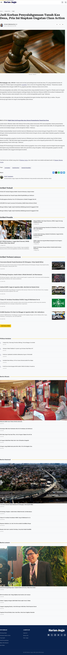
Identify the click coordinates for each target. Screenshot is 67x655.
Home (1, 11)
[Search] (62, 2)
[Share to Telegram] (64, 173)
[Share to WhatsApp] (59, 173)
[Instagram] (55, 635)
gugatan (24, 84)
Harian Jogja (24, 160)
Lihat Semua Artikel (5, 325)
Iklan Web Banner (4, 642)
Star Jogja (25, 637)
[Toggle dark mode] (65, 2)
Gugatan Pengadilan (26, 167)
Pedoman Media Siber (5, 635)
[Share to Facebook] (54, 173)
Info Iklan (2, 645)
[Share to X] (56, 173)
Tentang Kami (3, 633)
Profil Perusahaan (4, 640)
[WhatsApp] (65, 635)
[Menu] (1, 2)
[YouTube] (58, 635)
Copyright (2, 637)
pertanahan (7, 167)
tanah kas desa (15, 167)
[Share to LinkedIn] (61, 173)
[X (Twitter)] (52, 635)
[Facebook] (48, 635)
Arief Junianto (8, 176)
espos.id (25, 633)
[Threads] (61, 635)
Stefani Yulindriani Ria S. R (10, 24)
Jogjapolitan (7, 11)
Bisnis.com (25, 635)
